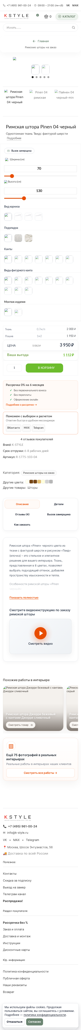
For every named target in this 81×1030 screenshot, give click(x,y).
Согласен (34, 1022)
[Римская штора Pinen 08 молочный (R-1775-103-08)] (27, 482)
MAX (75, 5)
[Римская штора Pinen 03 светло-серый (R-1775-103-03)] (47, 482)
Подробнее (14, 138)
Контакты (10, 873)
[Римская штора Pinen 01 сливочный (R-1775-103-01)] (43, 482)
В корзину (46, 368)
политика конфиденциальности (45, 1015)
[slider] (12, 176)
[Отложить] (24, 138)
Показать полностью (24, 597)
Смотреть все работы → (40, 772)
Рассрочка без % (15, 922)
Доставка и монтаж (17, 936)
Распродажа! (13, 901)
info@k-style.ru (17, 832)
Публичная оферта (16, 978)
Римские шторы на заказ (40, 47)
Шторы (33, 488)
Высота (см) (14, 182)
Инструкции (11, 943)
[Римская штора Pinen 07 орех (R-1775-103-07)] (31, 482)
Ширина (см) (16, 159)
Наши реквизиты (15, 985)
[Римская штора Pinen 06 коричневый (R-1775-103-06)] (35, 482)
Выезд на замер (14, 887)
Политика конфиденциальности (26, 971)
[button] (33, 77)
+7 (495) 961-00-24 (19, 5)
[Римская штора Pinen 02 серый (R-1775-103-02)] (51, 482)
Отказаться (14, 1022)
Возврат (8, 992)
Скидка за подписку (17, 880)
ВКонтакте (13, 428)
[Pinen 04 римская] (39, 101)
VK (68, 5)
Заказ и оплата (13, 929)
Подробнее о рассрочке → (21, 405)
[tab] (22, 504)
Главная (43, 41)
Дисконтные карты (16, 950)
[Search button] (73, 28)
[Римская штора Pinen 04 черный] (14, 100)
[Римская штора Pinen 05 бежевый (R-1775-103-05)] (39, 482)
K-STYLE (17, 444)
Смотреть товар (18, 724)
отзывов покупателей (37, 439)
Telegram (38, 428)
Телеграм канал (14, 894)
